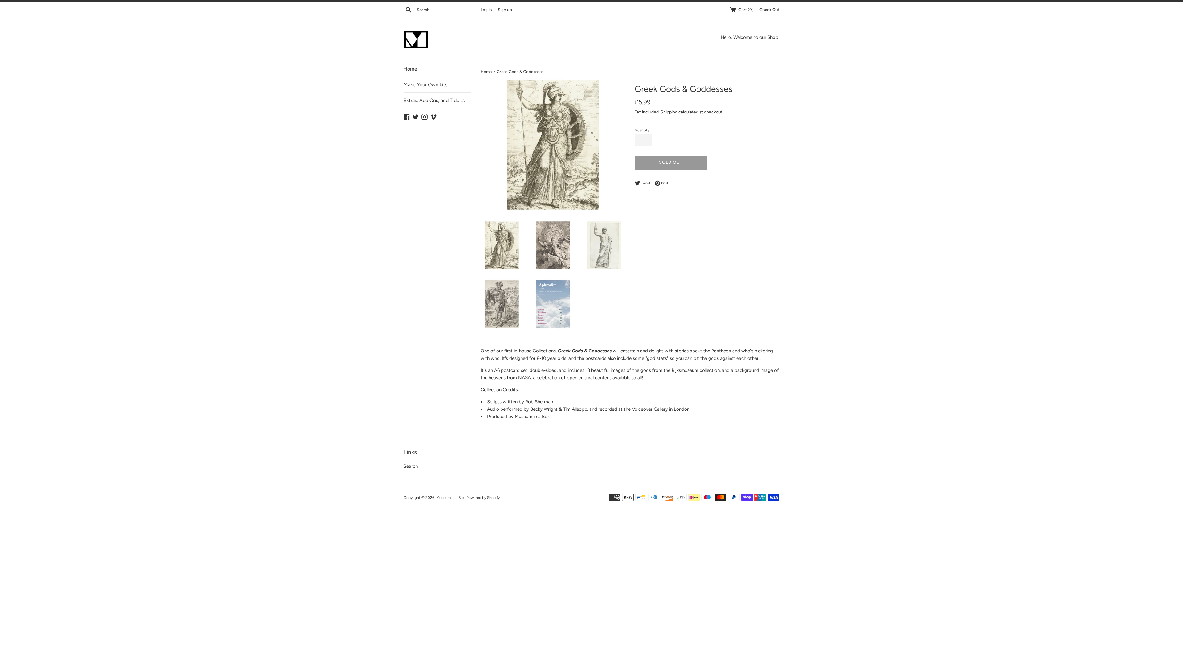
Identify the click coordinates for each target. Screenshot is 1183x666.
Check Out (769, 9)
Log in (486, 9)
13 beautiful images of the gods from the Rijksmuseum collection (653, 370)
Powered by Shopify (483, 497)
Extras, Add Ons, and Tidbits (434, 100)
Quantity (642, 130)
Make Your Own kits (425, 85)
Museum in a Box (450, 497)
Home (410, 69)
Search (411, 466)
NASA (524, 377)
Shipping (669, 111)
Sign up (505, 9)
